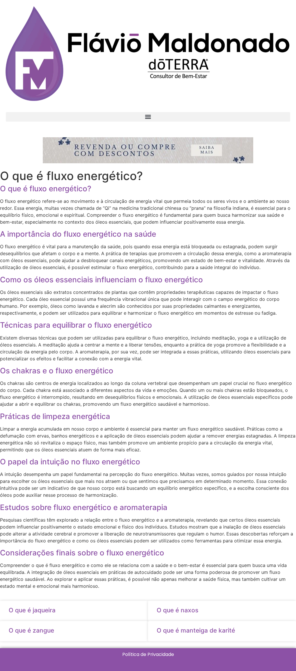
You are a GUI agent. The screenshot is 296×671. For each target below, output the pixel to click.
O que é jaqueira (32, 610)
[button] (148, 117)
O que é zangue (31, 630)
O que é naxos (177, 610)
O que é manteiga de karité (196, 630)
